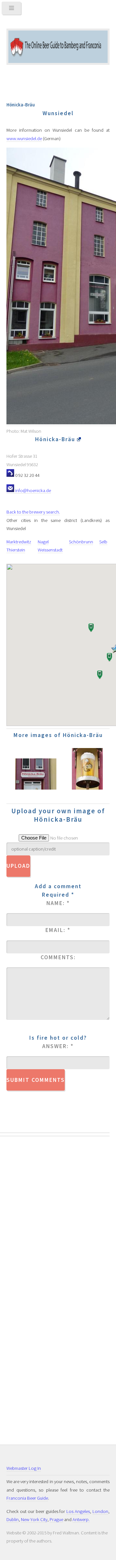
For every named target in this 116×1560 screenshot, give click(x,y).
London (100, 1511)
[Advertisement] (32, 1249)
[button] (99, 675)
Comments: (58, 957)
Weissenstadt (50, 550)
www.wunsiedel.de (24, 138)
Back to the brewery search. (33, 512)
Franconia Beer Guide (27, 1498)
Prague (56, 1519)
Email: (58, 930)
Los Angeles (78, 1511)
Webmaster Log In (23, 1468)
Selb (103, 542)
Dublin (12, 1519)
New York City (34, 1519)
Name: (58, 903)
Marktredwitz (18, 542)
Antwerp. (81, 1519)
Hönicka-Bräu (56, 439)
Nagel (43, 542)
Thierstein (15, 550)
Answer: (58, 1046)
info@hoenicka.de (32, 490)
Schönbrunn (81, 542)
